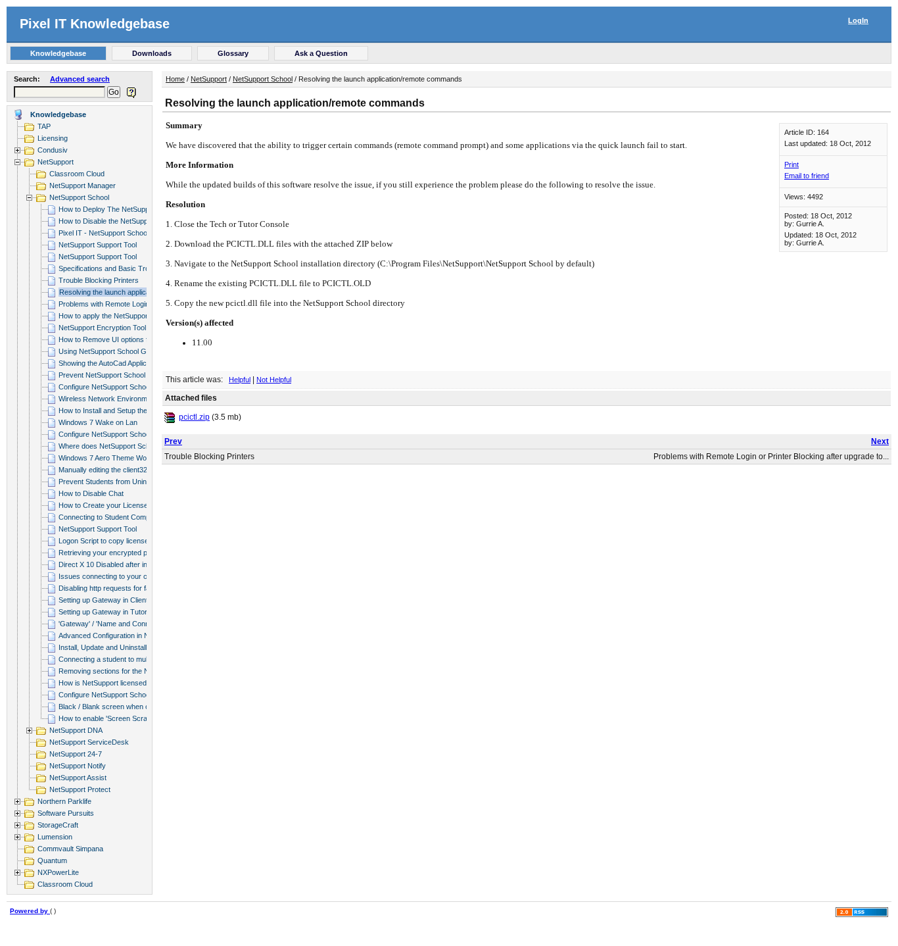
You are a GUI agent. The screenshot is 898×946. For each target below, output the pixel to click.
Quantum (52, 860)
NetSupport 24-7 (75, 754)
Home (175, 79)
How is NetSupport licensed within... (115, 683)
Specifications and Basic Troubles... (115, 268)
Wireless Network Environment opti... (117, 399)
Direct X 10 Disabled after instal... (111, 564)
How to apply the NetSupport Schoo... (118, 316)
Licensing (52, 138)
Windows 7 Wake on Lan (98, 422)
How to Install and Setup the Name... (116, 410)
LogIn (858, 20)
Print (791, 164)
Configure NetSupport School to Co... (117, 387)
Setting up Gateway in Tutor (103, 612)
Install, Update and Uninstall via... (111, 647)
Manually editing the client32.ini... (110, 470)
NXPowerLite (58, 872)
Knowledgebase (58, 53)
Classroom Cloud (77, 174)
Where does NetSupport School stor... (119, 446)
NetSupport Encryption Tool (102, 328)
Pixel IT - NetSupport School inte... (113, 233)
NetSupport (55, 162)
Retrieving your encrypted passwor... (117, 553)
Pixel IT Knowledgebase (95, 23)
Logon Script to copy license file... (112, 541)
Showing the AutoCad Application (110, 363)
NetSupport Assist (77, 778)
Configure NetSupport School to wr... (116, 695)
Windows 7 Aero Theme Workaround (117, 458)
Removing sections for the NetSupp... (118, 671)
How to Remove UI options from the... (118, 339)
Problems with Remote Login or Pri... (116, 304)
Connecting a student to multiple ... (113, 659)
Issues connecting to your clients (111, 576)
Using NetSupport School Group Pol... (119, 351)
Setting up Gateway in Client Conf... (115, 600)
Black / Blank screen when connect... (118, 706)
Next (880, 441)
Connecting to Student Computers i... (117, 517)
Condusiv (52, 150)
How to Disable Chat (91, 493)
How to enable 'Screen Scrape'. (108, 718)
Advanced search (80, 79)
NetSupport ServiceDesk (89, 742)
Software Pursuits (65, 813)
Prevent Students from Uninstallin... (114, 481)
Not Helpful (273, 380)
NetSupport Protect (79, 789)
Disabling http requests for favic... (112, 588)
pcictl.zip (194, 417)
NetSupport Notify (77, 766)
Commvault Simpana (70, 849)
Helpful (239, 380)
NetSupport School (79, 197)
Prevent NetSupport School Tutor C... (118, 375)
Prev (173, 441)
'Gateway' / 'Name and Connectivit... (116, 624)
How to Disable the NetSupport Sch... (118, 221)
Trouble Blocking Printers (99, 280)
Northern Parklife (64, 801)
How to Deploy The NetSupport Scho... (120, 209)
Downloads (152, 53)
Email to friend (806, 176)
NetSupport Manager (82, 185)
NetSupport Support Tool (98, 245)
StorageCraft (57, 825)
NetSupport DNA (76, 730)
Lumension (54, 837)
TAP (44, 126)
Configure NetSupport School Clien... (117, 434)
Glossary (233, 53)
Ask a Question (321, 53)
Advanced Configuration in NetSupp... (118, 635)
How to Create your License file (108, 505)
